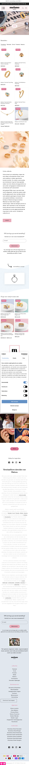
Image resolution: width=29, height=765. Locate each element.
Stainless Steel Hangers (14, 740)
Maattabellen (14, 689)
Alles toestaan (14, 401)
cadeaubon (8, 598)
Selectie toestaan (14, 405)
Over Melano (14, 710)
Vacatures (14, 721)
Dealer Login (14, 718)
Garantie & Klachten (14, 687)
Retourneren (14, 695)
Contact (14, 693)
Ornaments (8, 517)
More (14, 448)
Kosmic (26, 513)
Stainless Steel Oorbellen (14, 736)
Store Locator (14, 708)
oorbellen (17, 582)
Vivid (13, 513)
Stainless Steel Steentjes (14, 732)
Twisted (10, 513)
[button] (22, 8)
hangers (22, 582)
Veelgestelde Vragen (14, 691)
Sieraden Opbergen (14, 680)
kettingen (5, 582)
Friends (17, 513)
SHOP (7, 220)
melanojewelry (9, 763)
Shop (14, 26)
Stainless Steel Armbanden (14, 734)
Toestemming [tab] (5, 358)
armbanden (11, 582)
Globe (21, 513)
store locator (22, 495)
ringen (23, 581)
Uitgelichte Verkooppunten (14, 720)
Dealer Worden (14, 716)
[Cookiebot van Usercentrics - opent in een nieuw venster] (21, 354)
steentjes (16, 584)
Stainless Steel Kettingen (14, 738)
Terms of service (14, 714)
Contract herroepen (9, 700)
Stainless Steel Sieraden (14, 729)
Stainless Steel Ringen (14, 731)
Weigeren (14, 409)
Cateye (25, 515)
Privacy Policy (14, 712)
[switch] (25, 387)
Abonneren (14, 246)
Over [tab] (24, 358)
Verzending (14, 697)
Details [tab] (14, 358)
